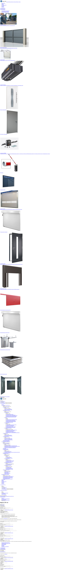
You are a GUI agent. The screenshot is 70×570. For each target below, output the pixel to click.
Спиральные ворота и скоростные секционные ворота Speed (14, 209)
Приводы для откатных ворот (11, 85)
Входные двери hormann (6, 440)
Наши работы (3, 479)
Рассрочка (3, 5)
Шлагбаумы (1, 172)
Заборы (5, 417)
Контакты (3, 483)
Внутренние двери (6, 264)
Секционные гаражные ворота (11, 60)
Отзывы (3, 6)
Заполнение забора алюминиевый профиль (11, 419)
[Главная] (3, 399)
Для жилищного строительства (6, 405)
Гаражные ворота (2, 59)
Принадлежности (17, 289)
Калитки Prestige (7, 412)
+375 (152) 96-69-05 (2, 403)
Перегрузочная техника (3, 288)
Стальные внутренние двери (9, 461)
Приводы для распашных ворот (19, 85)
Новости (3, 4)
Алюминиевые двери (8, 457)
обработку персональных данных (9, 532)
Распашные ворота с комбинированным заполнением (12, 432)
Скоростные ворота (2, 208)
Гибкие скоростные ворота (3, 209)
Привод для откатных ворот (3, 25)
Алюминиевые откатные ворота (10, 425)
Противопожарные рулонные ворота (4, 332)
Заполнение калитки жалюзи (9, 414)
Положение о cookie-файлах (5, 546)
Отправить (2, 510)
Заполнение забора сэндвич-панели (10, 420)
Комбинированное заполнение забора (11, 421)
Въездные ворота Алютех (3, 47)
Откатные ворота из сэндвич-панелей (11, 426)
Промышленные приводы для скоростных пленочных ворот (20, 153)
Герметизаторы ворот (3, 289)
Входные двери (2, 264)
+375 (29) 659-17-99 (2, 402)
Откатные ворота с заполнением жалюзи (11, 424)
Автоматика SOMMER (6, 443)
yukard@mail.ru (4, 493)
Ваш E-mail (1, 525)
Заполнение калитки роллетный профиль (11, 416)
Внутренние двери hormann (3, 134)
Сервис (3, 3)
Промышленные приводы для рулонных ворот (33, 153)
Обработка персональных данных (6, 543)
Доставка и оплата (4, 481)
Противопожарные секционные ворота (5, 349)
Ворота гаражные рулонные (3, 60)
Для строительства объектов (5, 11)
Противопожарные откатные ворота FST (8, 476)
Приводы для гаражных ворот (4, 85)
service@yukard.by (4, 494)
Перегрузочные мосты (12, 289)
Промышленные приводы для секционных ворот (6, 153)
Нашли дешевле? (5, 511)
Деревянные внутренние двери (10, 460)
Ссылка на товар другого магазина (4, 530)
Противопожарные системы (5, 474)
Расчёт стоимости (4, 544)
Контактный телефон (3, 524)
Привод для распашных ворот (11, 25)
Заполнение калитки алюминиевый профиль (11, 415)
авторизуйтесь (5, 518)
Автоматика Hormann (6, 436)
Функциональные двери (19, 264)
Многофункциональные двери (12, 264)
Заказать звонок (2, 397)
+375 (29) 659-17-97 (2, 401)
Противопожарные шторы (6, 478)
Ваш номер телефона (3, 508)
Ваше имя (1, 507)
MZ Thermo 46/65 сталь (9, 464)
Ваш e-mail (1, 529)
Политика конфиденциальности (6, 542)
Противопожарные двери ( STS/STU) (5, 396)
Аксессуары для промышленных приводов (44, 153)
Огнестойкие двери (8, 467)
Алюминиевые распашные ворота (10, 430)
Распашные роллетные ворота (10, 431)
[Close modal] (4, 534)
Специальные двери (2, 263)
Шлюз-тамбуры (7, 289)
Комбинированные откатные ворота (10, 427)
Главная (3, 404)
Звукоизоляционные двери (9, 468)
